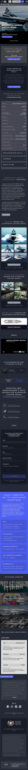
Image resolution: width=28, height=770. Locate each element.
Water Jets (5, 557)
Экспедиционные (7, 526)
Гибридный (12, 557)
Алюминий (21, 549)
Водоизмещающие (7, 538)
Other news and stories (7, 676)
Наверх (14, 697)
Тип (4, 521)
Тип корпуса (7, 534)
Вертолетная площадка (8, 566)
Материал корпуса (10, 546)
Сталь (16, 549)
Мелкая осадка (19, 566)
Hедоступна (5, 34)
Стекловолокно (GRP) (8, 549)
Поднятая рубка (18, 524)
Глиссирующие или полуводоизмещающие (13, 536)
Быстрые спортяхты (8, 524)
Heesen (4, 4)
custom (7, 4)
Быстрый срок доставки (17, 568)
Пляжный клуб (6, 568)
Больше (4, 516)
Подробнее (15, 766)
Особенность (8, 564)
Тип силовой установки (12, 555)
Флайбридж (15, 526)
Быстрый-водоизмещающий (9, 540)
